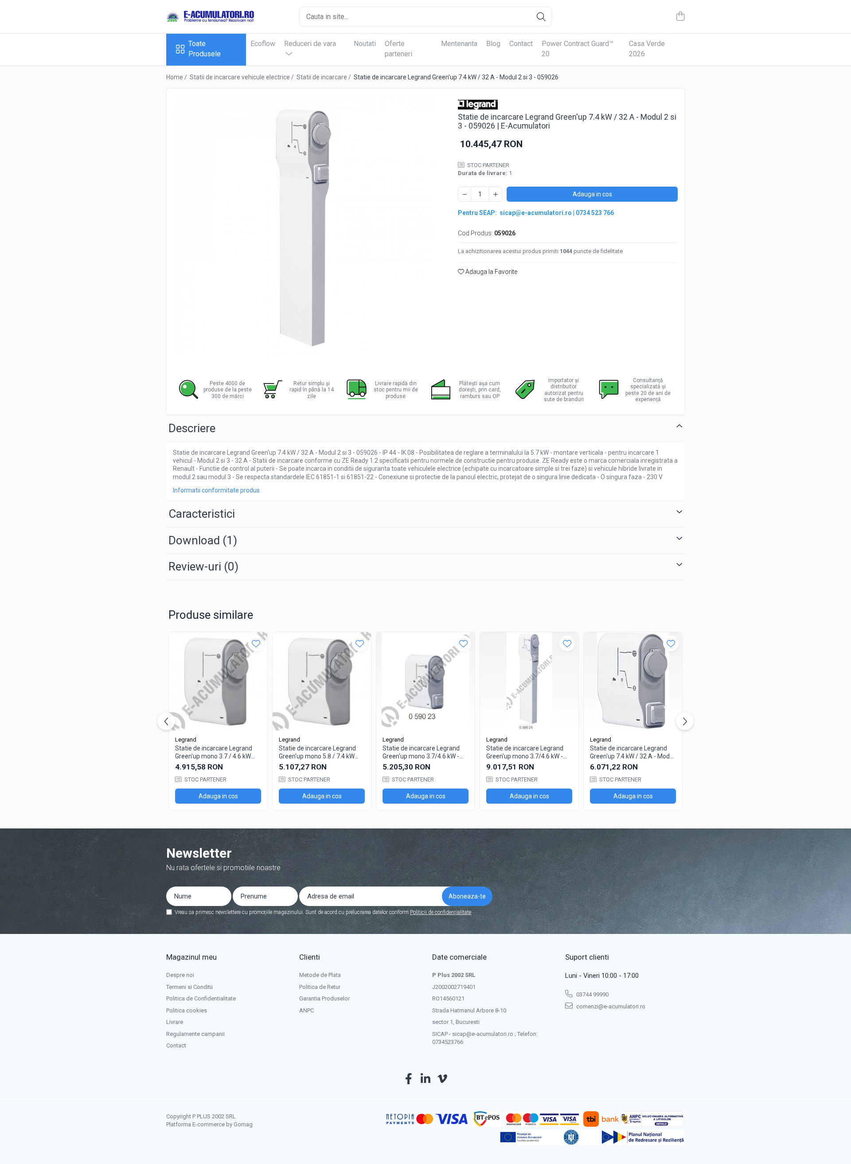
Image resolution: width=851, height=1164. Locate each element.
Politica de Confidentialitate (201, 998)
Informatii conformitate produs (216, 490)
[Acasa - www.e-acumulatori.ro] (210, 16)
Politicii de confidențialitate (440, 912)
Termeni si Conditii (189, 987)
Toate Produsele (204, 48)
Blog (493, 43)
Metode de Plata (320, 975)
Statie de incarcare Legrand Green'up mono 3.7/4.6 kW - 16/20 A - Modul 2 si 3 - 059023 (421, 752)
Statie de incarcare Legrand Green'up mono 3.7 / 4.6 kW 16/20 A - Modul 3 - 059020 (213, 752)
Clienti (309, 957)
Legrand (185, 739)
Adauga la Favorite (490, 271)
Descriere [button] (191, 428)
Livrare (174, 1022)
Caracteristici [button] (201, 513)
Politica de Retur (319, 987)
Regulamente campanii (195, 1034)
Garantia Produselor (324, 998)
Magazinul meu (191, 957)
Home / (177, 77)
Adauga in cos (592, 194)
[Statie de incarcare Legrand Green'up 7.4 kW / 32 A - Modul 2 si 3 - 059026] (304, 226)
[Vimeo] (442, 1079)
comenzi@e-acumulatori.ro (610, 1006)
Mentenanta (459, 43)
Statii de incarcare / (324, 77)
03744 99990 (592, 994)
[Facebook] (409, 1079)
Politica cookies (186, 1010)
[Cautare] (541, 17)
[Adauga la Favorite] (256, 643)
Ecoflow (262, 43)
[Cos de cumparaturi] (680, 17)
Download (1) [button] (202, 540)
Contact (521, 43)
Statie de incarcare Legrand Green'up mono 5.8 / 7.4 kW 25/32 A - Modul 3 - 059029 (317, 752)
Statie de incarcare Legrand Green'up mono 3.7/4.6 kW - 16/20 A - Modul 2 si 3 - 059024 (524, 752)
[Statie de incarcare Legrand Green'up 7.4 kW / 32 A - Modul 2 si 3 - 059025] (633, 681)
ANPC (306, 1010)
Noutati (365, 43)
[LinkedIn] (425, 1079)
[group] (304, 226)
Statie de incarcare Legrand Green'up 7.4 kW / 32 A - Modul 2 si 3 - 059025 (632, 752)
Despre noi (180, 975)
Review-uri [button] (203, 566)
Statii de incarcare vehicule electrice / (242, 77)
